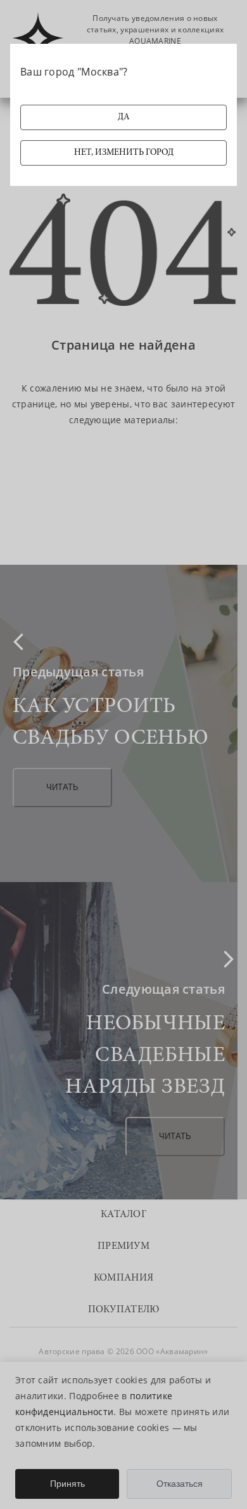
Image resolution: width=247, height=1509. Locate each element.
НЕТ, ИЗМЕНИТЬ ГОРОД (124, 152)
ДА (124, 117)
